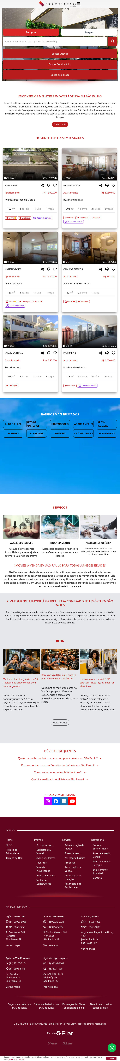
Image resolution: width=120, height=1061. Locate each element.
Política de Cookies (16, 1059)
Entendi (111, 1058)
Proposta (70, 862)
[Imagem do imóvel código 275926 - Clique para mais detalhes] (89, 331)
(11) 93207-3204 (17, 963)
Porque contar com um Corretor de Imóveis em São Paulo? (58, 765)
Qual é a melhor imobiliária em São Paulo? (58, 779)
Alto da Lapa (13, 424)
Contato (97, 877)
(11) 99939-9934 (55, 921)
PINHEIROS (11, 185)
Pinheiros (36, 433)
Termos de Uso (14, 858)
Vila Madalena (83, 433)
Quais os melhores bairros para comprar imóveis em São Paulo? (58, 758)
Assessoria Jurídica (75, 858)
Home (9, 839)
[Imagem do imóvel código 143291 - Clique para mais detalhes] (89, 164)
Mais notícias (60, 722)
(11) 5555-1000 (92, 921)
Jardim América (83, 424)
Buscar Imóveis (60, 53)
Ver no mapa (13, 945)
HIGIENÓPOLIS (71, 185)
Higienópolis (60, 424)
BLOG (9, 845)
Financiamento (73, 853)
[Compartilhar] (42, 185)
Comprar (31, 32)
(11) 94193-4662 (55, 963)
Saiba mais (60, 124)
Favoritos (41, 862)
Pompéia (60, 433)
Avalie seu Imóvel (45, 858)
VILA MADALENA (14, 353)
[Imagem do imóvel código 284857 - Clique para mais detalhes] (30, 248)
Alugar (89, 32)
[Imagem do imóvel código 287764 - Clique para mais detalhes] (89, 248)
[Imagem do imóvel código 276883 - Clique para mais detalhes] (30, 331)
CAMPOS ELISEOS (73, 269)
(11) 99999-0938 (17, 921)
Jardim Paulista (102, 424)
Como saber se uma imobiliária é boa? (58, 772)
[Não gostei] (48, 185)
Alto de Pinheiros (33, 424)
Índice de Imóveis (46, 875)
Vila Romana (106, 433)
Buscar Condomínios (60, 64)
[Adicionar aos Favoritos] (55, 185)
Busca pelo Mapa (60, 74)
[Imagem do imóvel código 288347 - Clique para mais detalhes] (30, 164)
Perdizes (13, 433)
